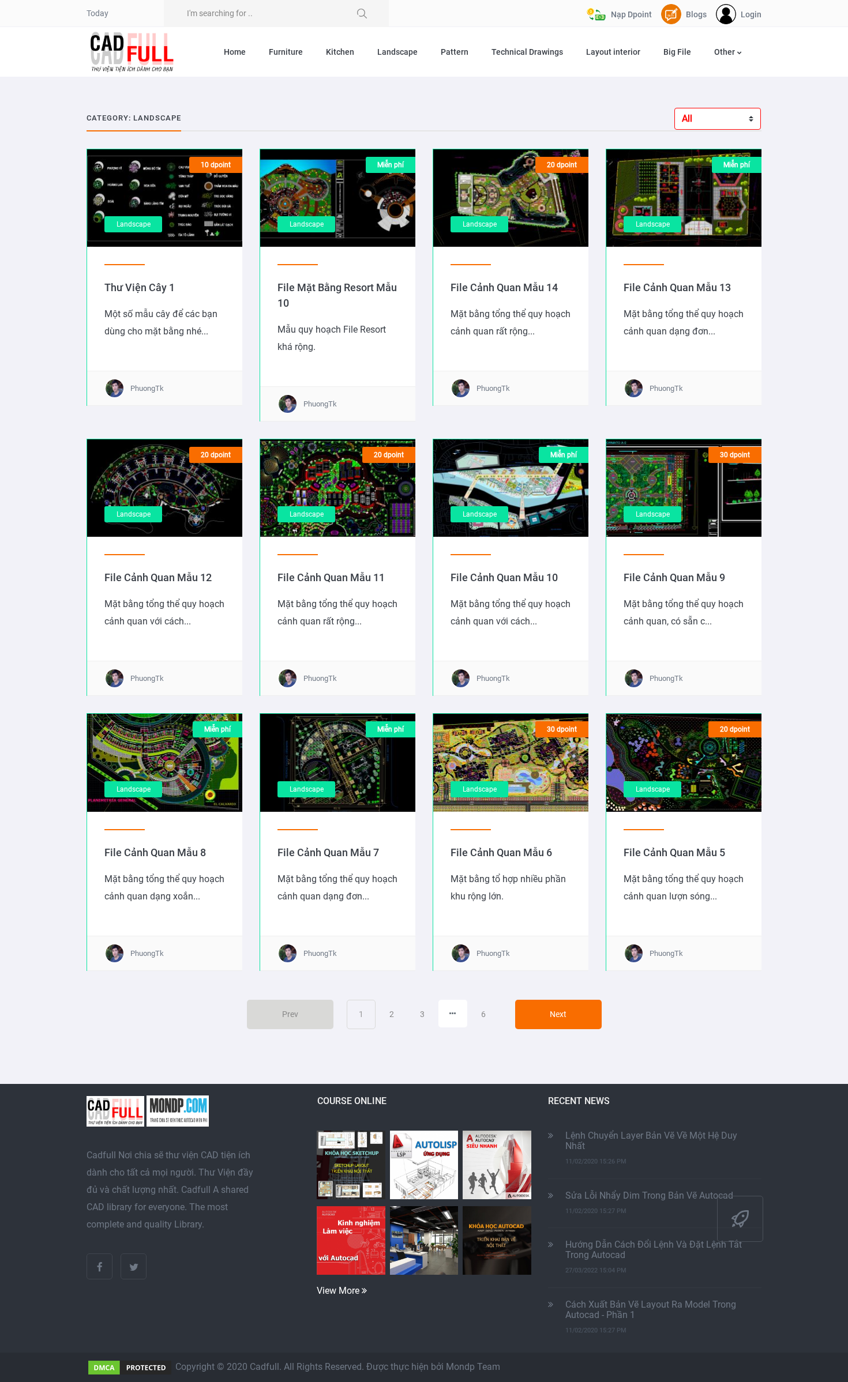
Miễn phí (390, 165)
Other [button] (725, 52)
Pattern (454, 52)
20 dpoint (562, 165)
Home (235, 52)
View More (339, 1290)
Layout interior (613, 52)
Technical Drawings (527, 52)
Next (558, 1014)
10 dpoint (216, 165)
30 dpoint (735, 455)
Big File (677, 52)
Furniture (286, 52)
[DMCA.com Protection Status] (130, 1366)
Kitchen (340, 52)
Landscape (397, 52)
